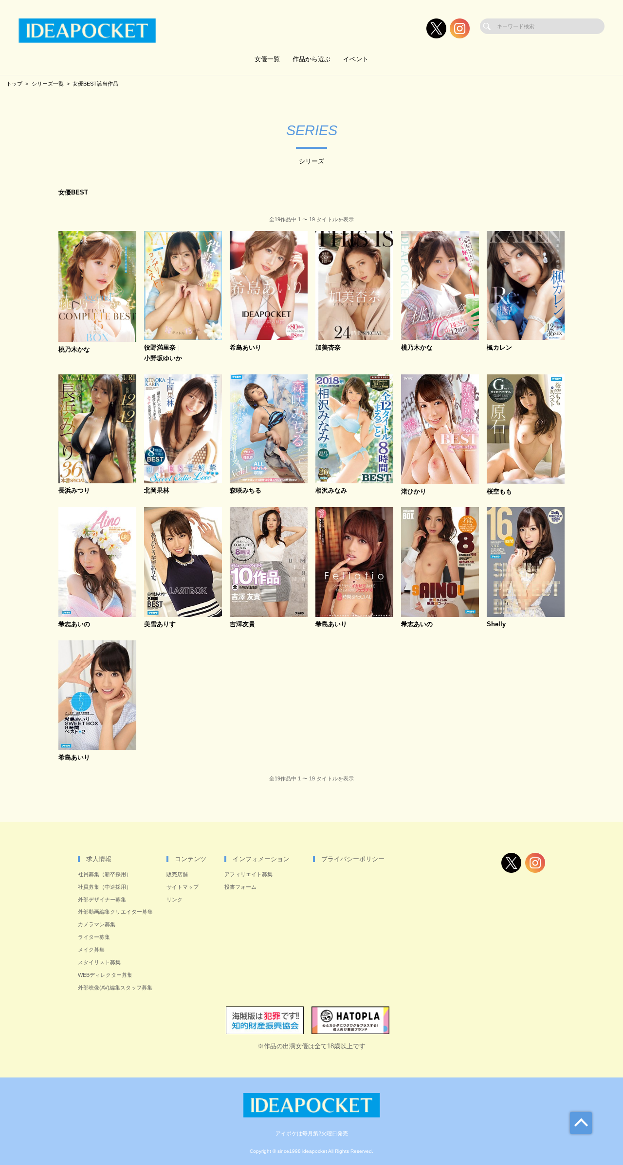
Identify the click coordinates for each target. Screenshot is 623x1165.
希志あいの (74, 624)
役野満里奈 (160, 348)
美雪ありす (160, 624)
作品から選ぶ (311, 59)
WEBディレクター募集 (105, 975)
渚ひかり (413, 492)
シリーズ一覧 (48, 84)
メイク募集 (91, 950)
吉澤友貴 (242, 624)
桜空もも (499, 492)
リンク (174, 899)
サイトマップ (182, 887)
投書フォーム (240, 887)
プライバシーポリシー (353, 859)
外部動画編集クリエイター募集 (115, 912)
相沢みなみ (331, 491)
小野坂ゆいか (163, 358)
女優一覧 (267, 59)
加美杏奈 (328, 348)
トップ (14, 84)
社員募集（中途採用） (104, 887)
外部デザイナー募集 (102, 899)
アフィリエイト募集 (248, 874)
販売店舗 (177, 874)
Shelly (496, 624)
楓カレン (499, 348)
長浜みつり (74, 491)
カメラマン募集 (96, 924)
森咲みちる (245, 491)
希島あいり (245, 348)
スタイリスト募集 (99, 962)
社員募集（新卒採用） (104, 874)
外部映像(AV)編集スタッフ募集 (115, 987)
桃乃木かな (74, 350)
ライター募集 (94, 937)
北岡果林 (156, 491)
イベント (355, 59)
